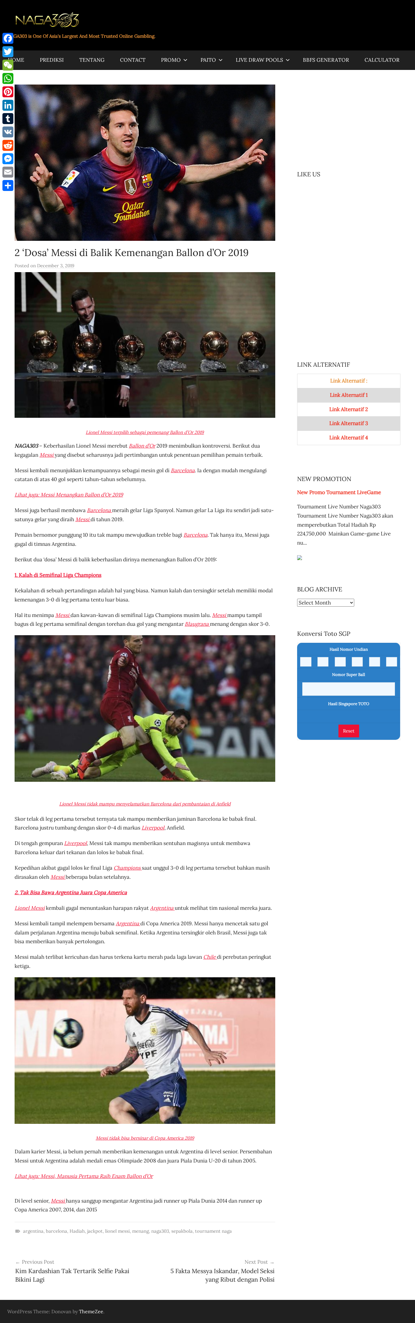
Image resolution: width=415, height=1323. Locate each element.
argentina (33, 1231)
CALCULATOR (382, 60)
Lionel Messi (30, 908)
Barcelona (99, 510)
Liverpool (153, 827)
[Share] (8, 185)
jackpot (95, 1231)
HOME (16, 60)
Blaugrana (197, 624)
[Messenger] (8, 158)
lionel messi (117, 1231)
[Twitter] (8, 51)
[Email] (8, 172)
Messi (47, 455)
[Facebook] (8, 38)
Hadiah (77, 1231)
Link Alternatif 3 (348, 423)
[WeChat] (8, 65)
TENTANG (92, 60)
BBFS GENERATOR (326, 60)
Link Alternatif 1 (349, 395)
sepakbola (182, 1231)
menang (140, 1231)
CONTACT (133, 60)
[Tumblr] (8, 118)
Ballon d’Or (142, 445)
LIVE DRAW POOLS (259, 60)
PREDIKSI (52, 60)
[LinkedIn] (8, 105)
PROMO (171, 60)
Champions (128, 867)
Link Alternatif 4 (348, 437)
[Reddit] (8, 145)
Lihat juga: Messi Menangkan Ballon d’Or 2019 (69, 494)
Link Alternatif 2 (348, 409)
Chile (210, 957)
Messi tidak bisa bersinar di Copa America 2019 (145, 1138)
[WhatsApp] (8, 78)
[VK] (8, 132)
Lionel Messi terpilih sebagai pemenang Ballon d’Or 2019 (145, 432)
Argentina (162, 908)
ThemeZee (91, 1311)
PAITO (208, 60)
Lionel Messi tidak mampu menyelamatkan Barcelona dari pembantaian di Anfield (145, 804)
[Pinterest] (8, 92)
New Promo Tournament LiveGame (339, 492)
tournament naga (213, 1231)
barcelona (56, 1231)
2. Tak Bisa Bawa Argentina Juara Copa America (71, 892)
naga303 (160, 1231)
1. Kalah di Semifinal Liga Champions (58, 575)
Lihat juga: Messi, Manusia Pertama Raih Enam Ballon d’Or (84, 1176)
